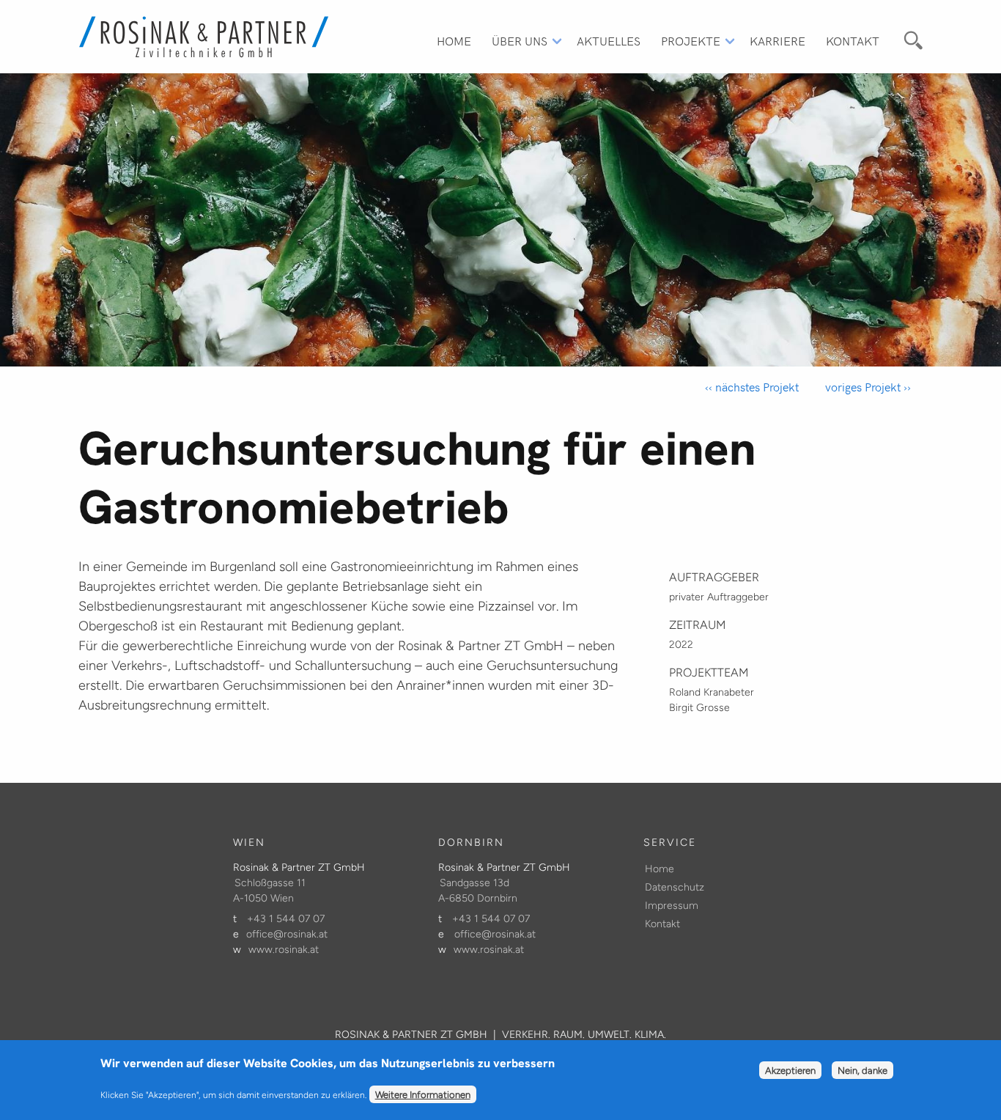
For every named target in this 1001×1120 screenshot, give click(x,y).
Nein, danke (862, 1071)
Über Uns (519, 40)
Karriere (777, 40)
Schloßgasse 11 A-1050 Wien (269, 891)
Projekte (690, 40)
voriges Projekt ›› (866, 386)
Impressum (671, 905)
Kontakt (852, 40)
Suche (911, 38)
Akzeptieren (790, 1071)
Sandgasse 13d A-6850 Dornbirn (477, 891)
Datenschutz (674, 887)
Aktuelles (608, 40)
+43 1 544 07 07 (286, 919)
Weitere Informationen (422, 1094)
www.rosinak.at (283, 949)
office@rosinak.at (287, 934)
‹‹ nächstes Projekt (752, 386)
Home (454, 40)
